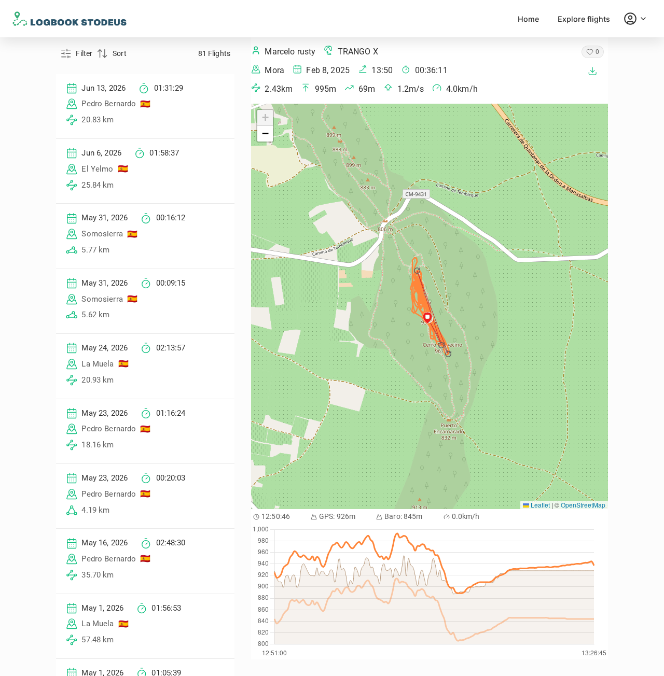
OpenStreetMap (583, 504)
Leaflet (539, 504)
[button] (442, 345)
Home (528, 19)
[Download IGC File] (592, 71)
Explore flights (584, 19)
